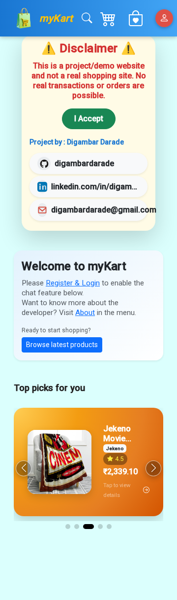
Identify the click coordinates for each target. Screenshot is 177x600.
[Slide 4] (100, 526)
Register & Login (73, 283)
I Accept (88, 118)
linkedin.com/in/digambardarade (95, 186)
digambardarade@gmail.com (103, 209)
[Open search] (86, 18)
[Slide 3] (88, 526)
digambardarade (84, 163)
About (85, 312)
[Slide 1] (67, 526)
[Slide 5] (109, 526)
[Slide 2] (76, 526)
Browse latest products (62, 345)
